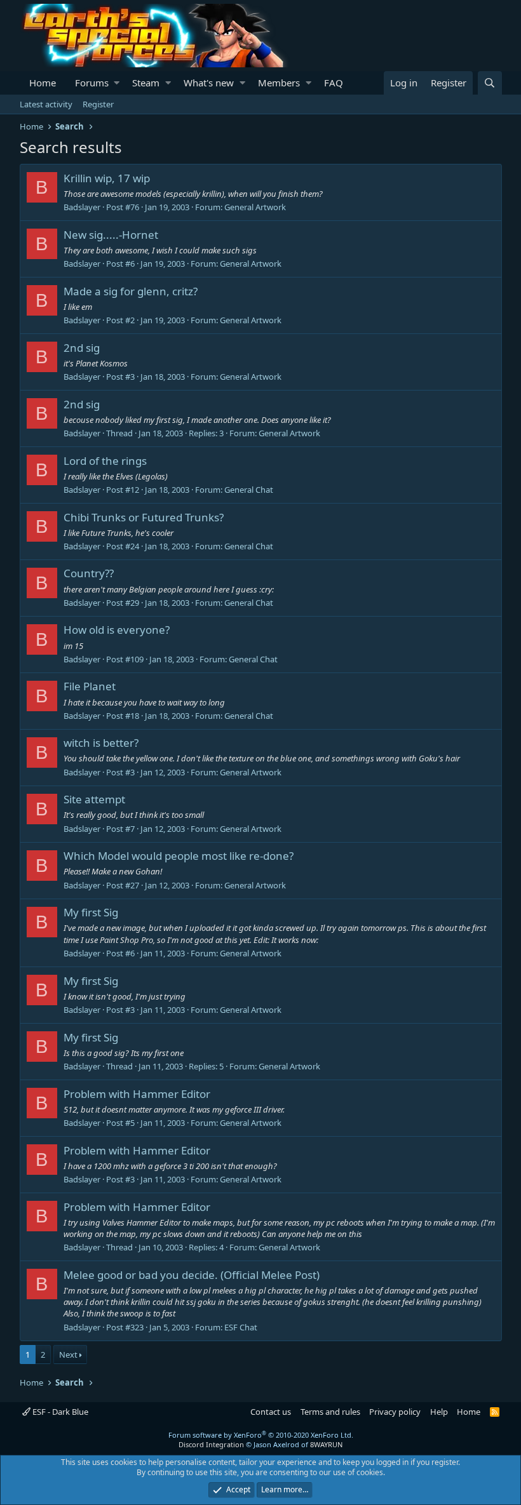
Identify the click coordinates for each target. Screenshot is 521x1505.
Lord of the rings (105, 460)
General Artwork (255, 207)
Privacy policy (395, 1411)
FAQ (333, 82)
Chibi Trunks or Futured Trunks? (144, 517)
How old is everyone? (117, 629)
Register (98, 104)
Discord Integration (211, 1444)
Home (42, 82)
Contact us (270, 1411)
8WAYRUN (326, 1444)
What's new (209, 82)
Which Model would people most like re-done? (179, 855)
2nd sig (82, 347)
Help (439, 1411)
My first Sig (91, 912)
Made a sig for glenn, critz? (131, 291)
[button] (117, 83)
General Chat (248, 489)
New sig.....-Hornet (111, 234)
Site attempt (94, 799)
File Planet (90, 686)
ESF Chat (240, 1327)
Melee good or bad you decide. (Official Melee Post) (192, 1275)
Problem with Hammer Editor (137, 1094)
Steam (145, 82)
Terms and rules (330, 1411)
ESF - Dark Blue (59, 1411)
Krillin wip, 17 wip (107, 178)
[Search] (490, 83)
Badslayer (82, 207)
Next (68, 1354)
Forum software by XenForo (260, 1435)
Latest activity (46, 104)
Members (279, 82)
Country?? (89, 573)
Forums (92, 82)
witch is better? (101, 742)
